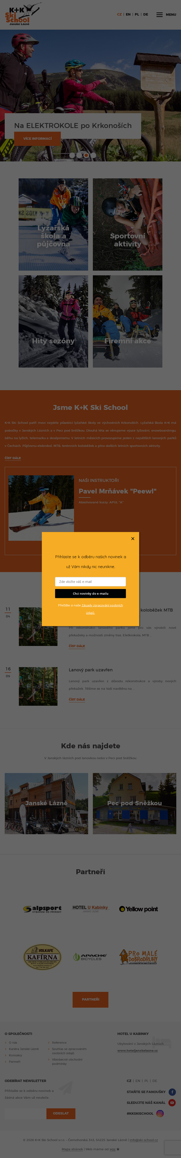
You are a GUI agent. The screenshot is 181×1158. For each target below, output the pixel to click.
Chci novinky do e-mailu (90, 593)
